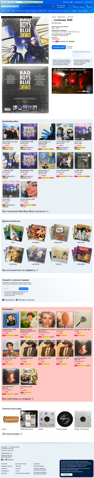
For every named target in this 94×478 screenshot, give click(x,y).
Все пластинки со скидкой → (18, 398)
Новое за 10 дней (17, 11)
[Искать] (52, 6)
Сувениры (74, 11)
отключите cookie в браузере (68, 466)
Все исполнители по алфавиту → (20, 270)
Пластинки (4, 463)
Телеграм (10, 459)
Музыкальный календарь (23, 473)
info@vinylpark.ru (79, 2)
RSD (45, 11)
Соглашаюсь (66, 474)
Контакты (18, 468)
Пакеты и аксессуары (54, 11)
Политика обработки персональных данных (39, 469)
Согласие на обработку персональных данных (40, 473)
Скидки (27, 11)
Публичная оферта (38, 466)
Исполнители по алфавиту (61, 6)
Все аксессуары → (12, 433)
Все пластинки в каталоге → (25, 211)
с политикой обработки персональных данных (13, 295)
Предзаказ (34, 11)
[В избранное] (91, 17)
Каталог (5, 11)
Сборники (40, 11)
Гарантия (18, 466)
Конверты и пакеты (6, 466)
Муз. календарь (83, 11)
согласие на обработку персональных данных (18, 291)
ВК (4, 459)
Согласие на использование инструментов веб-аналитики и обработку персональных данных (75, 469)
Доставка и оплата (21, 463)
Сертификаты (65, 11)
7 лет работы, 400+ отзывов (12, 2)
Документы (36, 463)
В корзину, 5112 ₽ (59, 47)
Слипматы (4, 468)
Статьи (17, 471)
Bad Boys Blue (56, 23)
